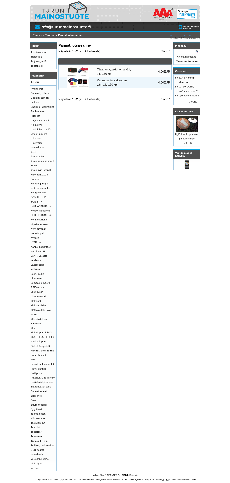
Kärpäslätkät (38, 251)
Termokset (37, 436)
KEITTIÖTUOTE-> (41, 215)
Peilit (33, 359)
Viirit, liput (36, 463)
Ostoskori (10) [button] (176, 38)
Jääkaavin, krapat (41, 169)
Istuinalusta (37, 147)
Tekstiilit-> (36, 431)
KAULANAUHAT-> (41, 206)
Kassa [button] (185, 38)
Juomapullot (38, 156)
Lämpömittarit (38, 296)
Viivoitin (35, 468)
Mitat (33, 328)
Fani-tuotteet (38, 111)
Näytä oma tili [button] (194, 38)
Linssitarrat (37, 278)
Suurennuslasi (39, 404)
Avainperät (37, 88)
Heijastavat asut (40, 120)
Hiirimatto (36, 138)
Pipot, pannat (38, 368)
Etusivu (37, 35)
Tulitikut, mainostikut (42, 445)
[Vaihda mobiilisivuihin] (187, 168)
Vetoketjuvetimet (40, 458)
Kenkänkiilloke (39, 219)
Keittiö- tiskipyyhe (40, 210)
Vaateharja (37, 454)
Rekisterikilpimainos (42, 382)
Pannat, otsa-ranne (70, 35)
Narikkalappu (38, 341)
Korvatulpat (37, 233)
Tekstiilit (35, 82)
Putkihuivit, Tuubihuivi (43, 377)
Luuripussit (37, 291)
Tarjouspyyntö (39, 61)
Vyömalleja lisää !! (189, 95)
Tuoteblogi (37, 65)
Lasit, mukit (37, 273)
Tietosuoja (36, 56)
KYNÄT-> (36, 242)
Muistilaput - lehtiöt (41, 332)
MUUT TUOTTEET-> (42, 337)
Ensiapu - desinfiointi (42, 106)
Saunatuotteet (39, 391)
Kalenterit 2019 (39, 174)
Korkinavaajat (38, 228)
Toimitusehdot (39, 52)
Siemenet (36, 395)
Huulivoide (37, 142)
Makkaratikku (38, 305)
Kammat (35, 179)
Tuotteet (50, 35)
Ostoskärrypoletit (40, 346)
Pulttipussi (36, 373)
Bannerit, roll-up (40, 93)
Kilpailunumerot (39, 224)
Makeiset (36, 300)
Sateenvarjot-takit (41, 386)
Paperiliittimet (38, 355)
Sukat (34, 400)
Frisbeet (35, 115)
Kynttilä (35, 237)
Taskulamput (38, 422)
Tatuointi (35, 427)
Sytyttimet (36, 409)
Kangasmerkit (38, 192)
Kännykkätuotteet (40, 246)
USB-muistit (37, 449)
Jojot (33, 152)
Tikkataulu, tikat (39, 440)
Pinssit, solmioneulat (42, 364)
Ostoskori (181, 71)
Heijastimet (37, 124)
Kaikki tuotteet (184, 111)
